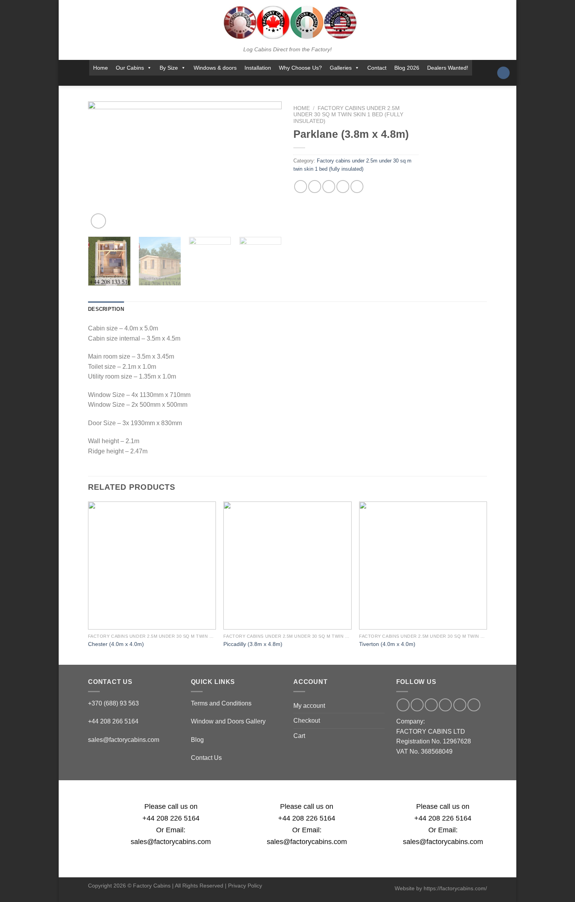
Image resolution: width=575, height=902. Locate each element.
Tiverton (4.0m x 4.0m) (387, 644)
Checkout (306, 720)
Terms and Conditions (221, 703)
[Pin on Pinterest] (342, 186)
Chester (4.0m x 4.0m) (116, 644)
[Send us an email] (280, 80)
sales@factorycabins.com (123, 739)
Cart (299, 735)
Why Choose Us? (300, 68)
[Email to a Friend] (328, 186)
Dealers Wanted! (447, 68)
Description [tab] (106, 309)
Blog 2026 (406, 68)
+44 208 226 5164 (170, 818)
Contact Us (206, 757)
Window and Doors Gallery (228, 721)
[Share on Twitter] (314, 186)
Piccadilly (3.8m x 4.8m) (252, 644)
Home (100, 68)
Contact (376, 68)
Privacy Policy (245, 885)
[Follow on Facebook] (250, 80)
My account (309, 705)
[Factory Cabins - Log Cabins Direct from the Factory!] (287, 22)
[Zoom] (98, 221)
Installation (257, 68)
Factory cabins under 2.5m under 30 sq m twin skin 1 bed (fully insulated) (348, 114)
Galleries (341, 68)
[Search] (503, 73)
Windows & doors (215, 68)
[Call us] (291, 80)
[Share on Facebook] (300, 186)
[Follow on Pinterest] (301, 80)
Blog (197, 739)
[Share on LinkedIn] (356, 186)
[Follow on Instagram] (260, 80)
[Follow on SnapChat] (270, 80)
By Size (169, 68)
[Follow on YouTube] (311, 80)
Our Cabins (130, 68)
